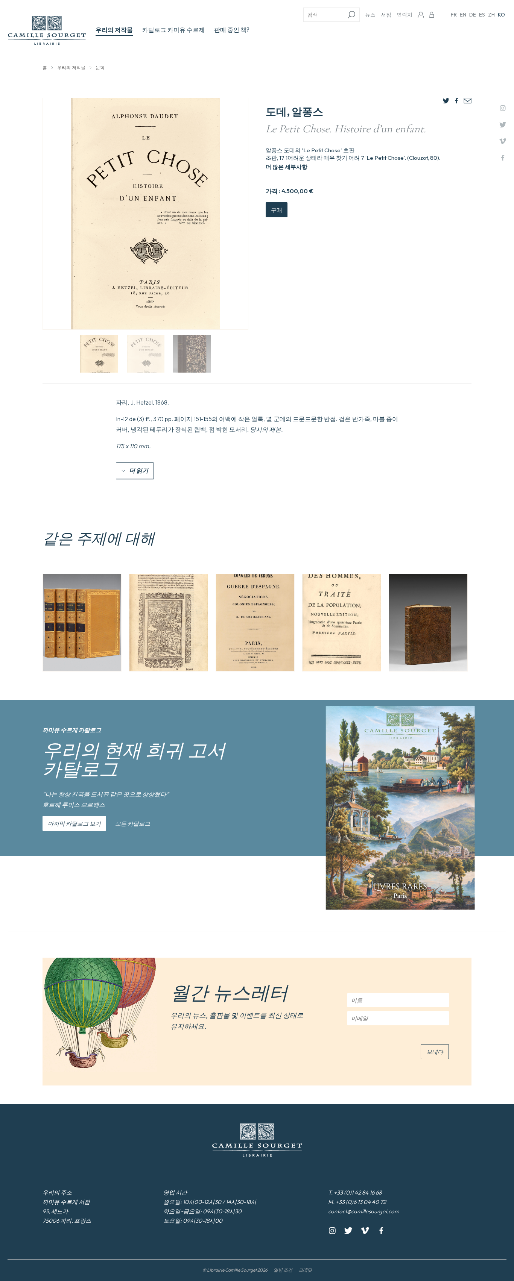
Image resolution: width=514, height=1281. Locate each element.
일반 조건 (283, 1270)
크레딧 (305, 1270)
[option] (82, 623)
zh (491, 14)
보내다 (434, 1051)
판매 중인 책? (231, 29)
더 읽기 (138, 470)
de (472, 14)
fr (454, 14)
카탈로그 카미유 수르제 (173, 29)
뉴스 (370, 14)
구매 (276, 210)
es (482, 14)
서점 (386, 14)
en (463, 14)
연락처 (404, 14)
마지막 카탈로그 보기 (74, 823)
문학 (100, 67)
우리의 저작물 (114, 29)
